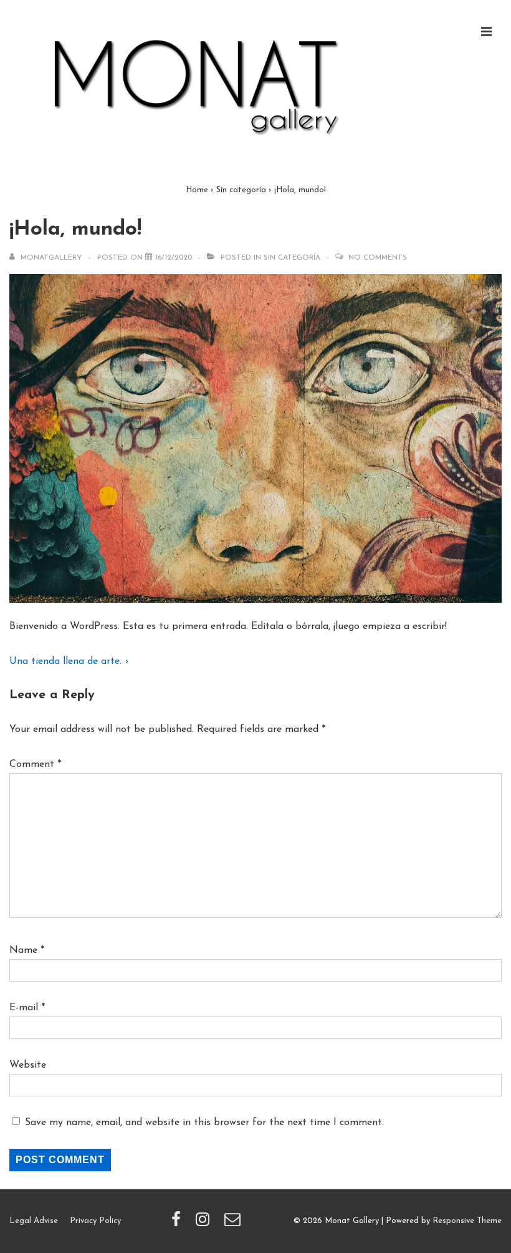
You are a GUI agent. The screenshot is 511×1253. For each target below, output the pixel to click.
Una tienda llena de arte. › (68, 661)
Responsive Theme (467, 1221)
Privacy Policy (95, 1221)
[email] (234, 1224)
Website (27, 1065)
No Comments (377, 257)
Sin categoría (292, 257)
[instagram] (205, 1224)
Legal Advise (33, 1221)
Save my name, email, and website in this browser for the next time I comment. (204, 1123)
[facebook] (178, 1224)
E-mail (23, 1008)
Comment (35, 764)
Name (23, 950)
